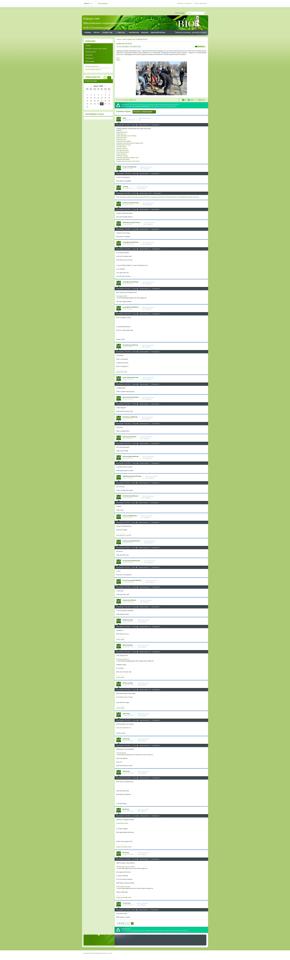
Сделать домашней (200, 3)
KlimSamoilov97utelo (129, 437)
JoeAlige (125, 186)
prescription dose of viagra (124, 697)
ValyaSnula (126, 713)
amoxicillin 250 (162, 197)
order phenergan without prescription (127, 197)
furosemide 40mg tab (192, 197)
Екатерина (125, 46)
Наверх (132, 923)
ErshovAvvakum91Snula (131, 203)
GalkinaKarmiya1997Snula (131, 222)
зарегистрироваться (143, 106)
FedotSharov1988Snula (130, 417)
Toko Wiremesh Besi (122, 150)
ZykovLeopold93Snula (130, 516)
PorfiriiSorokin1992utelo (130, 496)
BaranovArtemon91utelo (131, 397)
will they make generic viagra (125, 866)
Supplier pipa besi (122, 148)
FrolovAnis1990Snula (129, 167)
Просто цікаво (89, 61)
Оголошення (89, 58)
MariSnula (126, 809)
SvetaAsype (126, 903)
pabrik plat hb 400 (121, 132)
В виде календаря (109, 77)
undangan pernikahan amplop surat (127, 157)
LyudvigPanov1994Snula (131, 242)
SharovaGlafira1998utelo (131, 456)
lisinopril (170, 197)
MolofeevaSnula (128, 620)
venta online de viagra (123, 886)
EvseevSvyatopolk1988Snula (132, 580)
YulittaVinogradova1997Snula (132, 476)
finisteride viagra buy (122, 659)
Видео (118, 60)
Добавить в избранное (184, 3)
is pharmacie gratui (122, 823)
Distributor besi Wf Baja (123, 141)
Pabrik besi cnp (121, 134)
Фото (118, 58)
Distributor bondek (122, 156)
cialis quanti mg (121, 753)
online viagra (120, 639)
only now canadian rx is (123, 728)
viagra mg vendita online (124, 847)
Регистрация (102, 3)
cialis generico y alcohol (123, 535)
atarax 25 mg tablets (179, 197)
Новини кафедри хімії (130, 100)
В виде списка (105, 77)
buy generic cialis (121, 372)
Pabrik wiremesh (121, 154)
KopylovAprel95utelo (129, 600)
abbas (125, 118)
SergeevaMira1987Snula (130, 377)
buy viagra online (121, 296)
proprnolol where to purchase (148, 197)
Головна (88, 45)
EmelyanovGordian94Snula (131, 541)
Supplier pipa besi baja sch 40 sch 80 (127, 161)
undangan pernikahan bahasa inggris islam (129, 143)
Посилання (89, 55)
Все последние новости (93, 69)
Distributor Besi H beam (123, 145)
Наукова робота (90, 52)
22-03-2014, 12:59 (135, 46)
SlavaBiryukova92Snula (130, 345)
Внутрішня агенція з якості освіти (96, 48)
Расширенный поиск (92, 66)
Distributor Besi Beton (123, 159)
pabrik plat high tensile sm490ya (126, 136)
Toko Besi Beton (121, 147)
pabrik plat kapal (121, 137)
